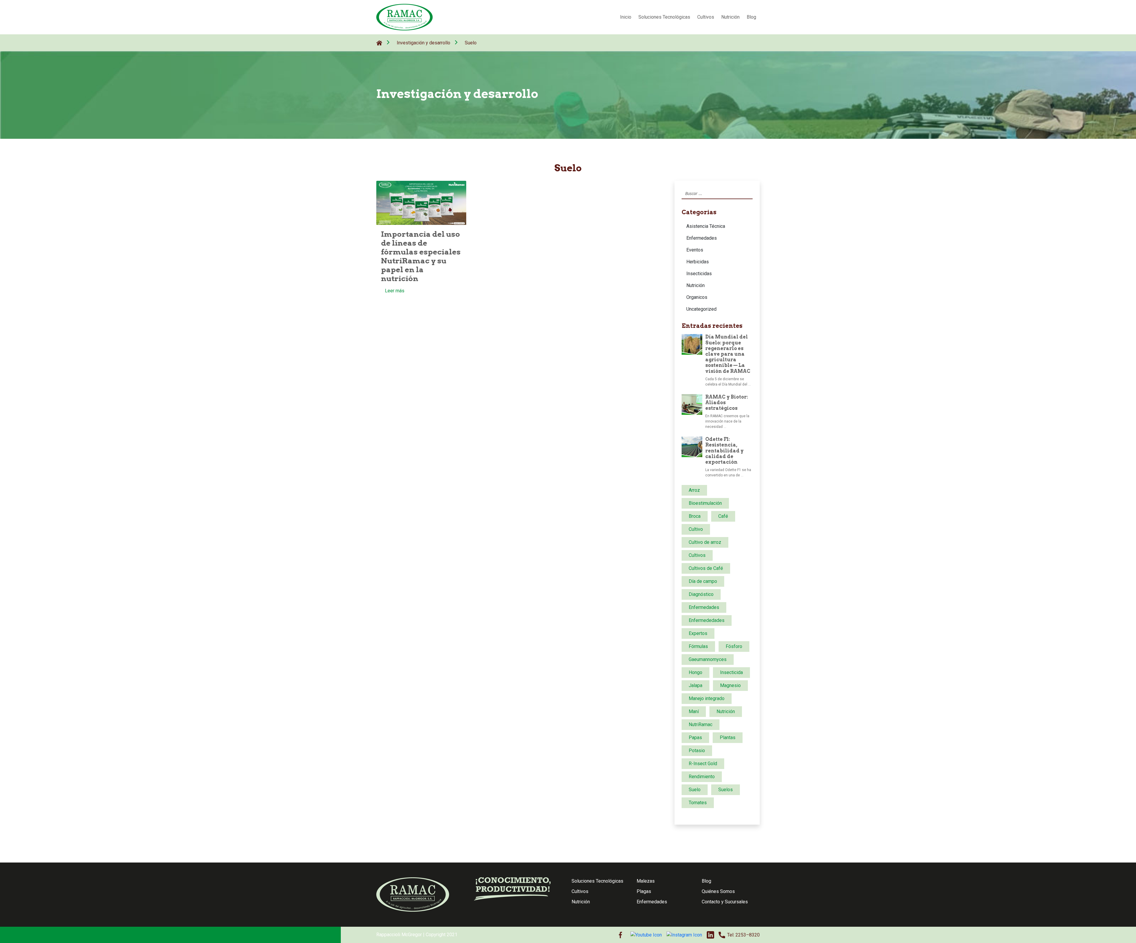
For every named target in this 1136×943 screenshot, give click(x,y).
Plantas (727, 737)
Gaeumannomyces (708, 659)
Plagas (644, 891)
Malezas (646, 881)
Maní (694, 711)
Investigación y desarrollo (423, 43)
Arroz (694, 490)
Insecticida (731, 672)
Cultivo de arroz (705, 542)
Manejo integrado (706, 698)
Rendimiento (702, 776)
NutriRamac (700, 724)
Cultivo (696, 529)
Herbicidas (697, 262)
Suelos (725, 789)
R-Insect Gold (703, 763)
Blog (751, 17)
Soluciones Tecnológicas (664, 17)
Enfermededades (706, 620)
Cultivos (705, 17)
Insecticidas (699, 273)
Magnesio (730, 685)
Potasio (697, 750)
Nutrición (730, 17)
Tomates (698, 802)
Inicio (625, 17)
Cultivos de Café (706, 568)
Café (723, 516)
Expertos (698, 633)
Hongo (695, 672)
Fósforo (734, 646)
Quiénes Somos (718, 891)
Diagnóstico (701, 594)
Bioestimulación (705, 503)
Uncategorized (701, 309)
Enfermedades (701, 238)
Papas (695, 737)
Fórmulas (698, 646)
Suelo (471, 43)
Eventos (694, 250)
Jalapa (695, 685)
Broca (695, 516)
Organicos (696, 297)
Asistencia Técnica (705, 226)
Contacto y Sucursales (725, 902)
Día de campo (703, 581)
